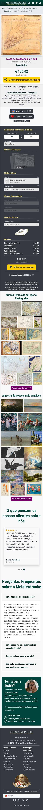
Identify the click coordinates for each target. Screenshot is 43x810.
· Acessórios (27, 767)
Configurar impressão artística (23, 79)
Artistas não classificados (29, 9)
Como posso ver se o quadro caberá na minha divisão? (21, 647)
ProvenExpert (16, 560)
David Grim (7, 11)
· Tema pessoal (28, 753)
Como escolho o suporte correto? (20, 656)
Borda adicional (8, 141)
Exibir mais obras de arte (21, 499)
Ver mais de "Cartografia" (21, 388)
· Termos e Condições (10, 756)
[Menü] (2, 3)
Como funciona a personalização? (20, 597)
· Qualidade (26, 759)
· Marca (5, 753)
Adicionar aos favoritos (23, 116)
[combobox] (21, 144)
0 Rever (26, 121)
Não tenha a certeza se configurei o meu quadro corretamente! (21, 666)
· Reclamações (8, 767)
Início (3, 9)
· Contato (6, 751)
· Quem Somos (8, 770)
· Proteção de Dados (9, 759)
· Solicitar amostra (29, 770)
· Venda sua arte (28, 756)
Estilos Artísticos (13, 9)
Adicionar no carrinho (23, 267)
